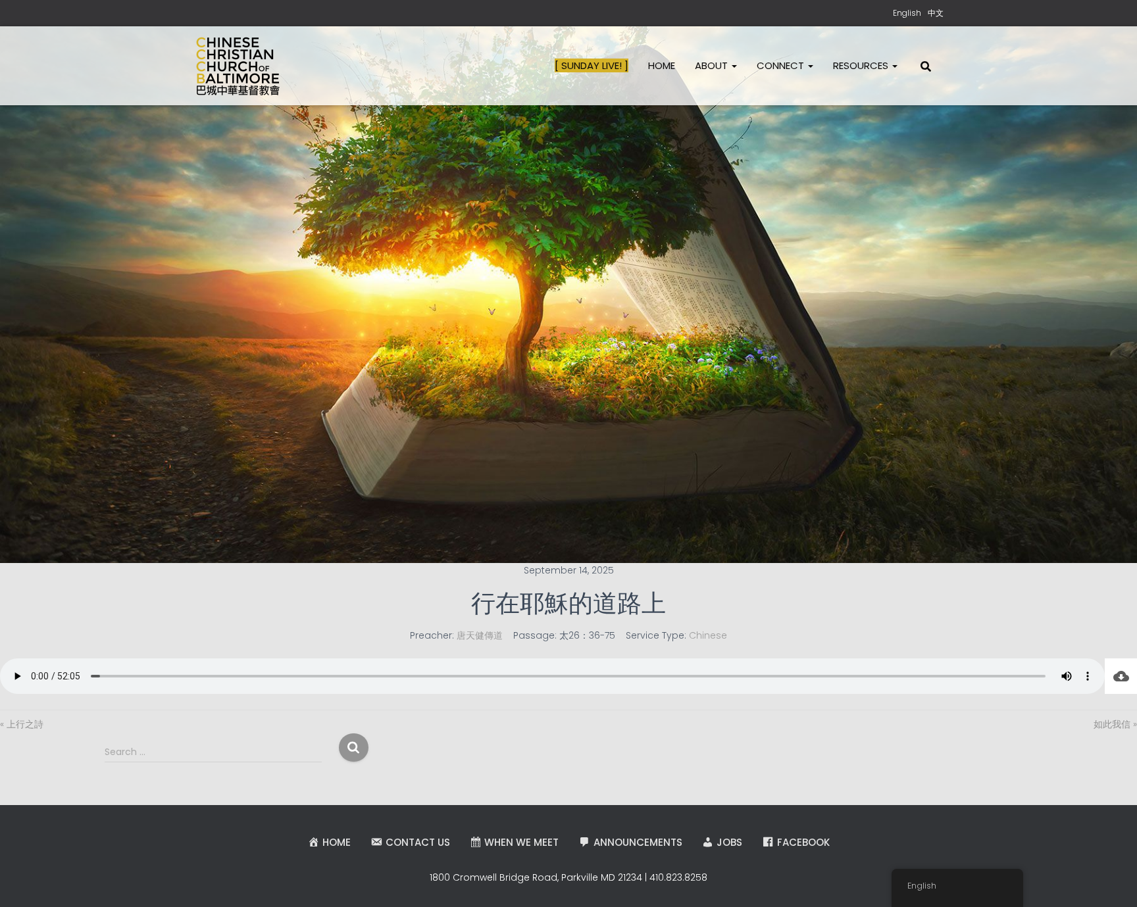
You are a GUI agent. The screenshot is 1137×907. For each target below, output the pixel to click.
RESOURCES (862, 65)
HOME (661, 65)
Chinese (708, 635)
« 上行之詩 (21, 724)
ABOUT (712, 65)
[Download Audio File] (1121, 676)
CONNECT (782, 65)
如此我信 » (1115, 724)
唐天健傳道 (480, 635)
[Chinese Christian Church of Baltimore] (238, 66)
